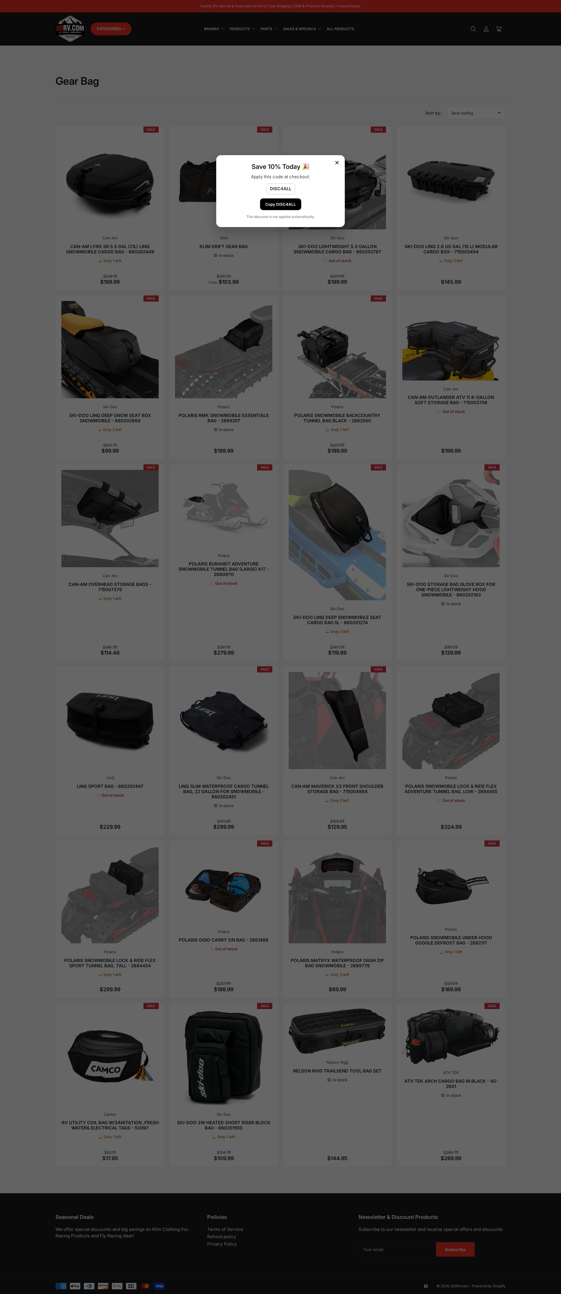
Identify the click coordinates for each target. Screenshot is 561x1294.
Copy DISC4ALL (280, 204)
